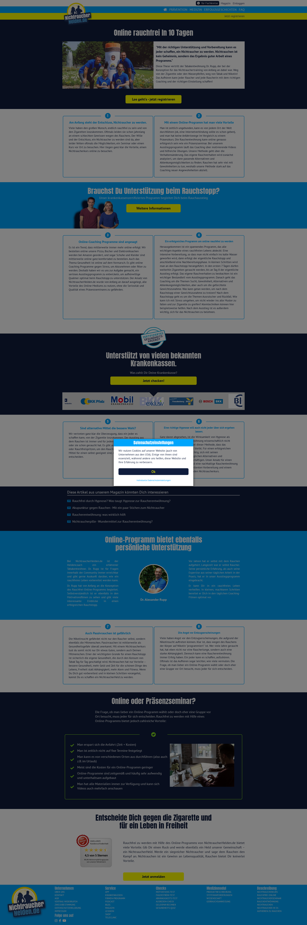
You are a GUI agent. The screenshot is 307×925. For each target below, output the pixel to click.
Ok (153, 471)
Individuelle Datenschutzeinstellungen (154, 480)
